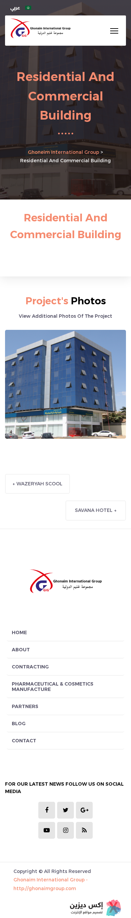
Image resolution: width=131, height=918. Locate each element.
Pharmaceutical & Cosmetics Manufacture (52, 686)
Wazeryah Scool (37, 484)
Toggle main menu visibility (114, 30)
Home (19, 632)
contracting (30, 667)
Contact (24, 741)
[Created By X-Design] (95, 908)
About (21, 650)
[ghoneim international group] (40, 28)
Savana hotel (96, 510)
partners (25, 706)
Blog (19, 723)
